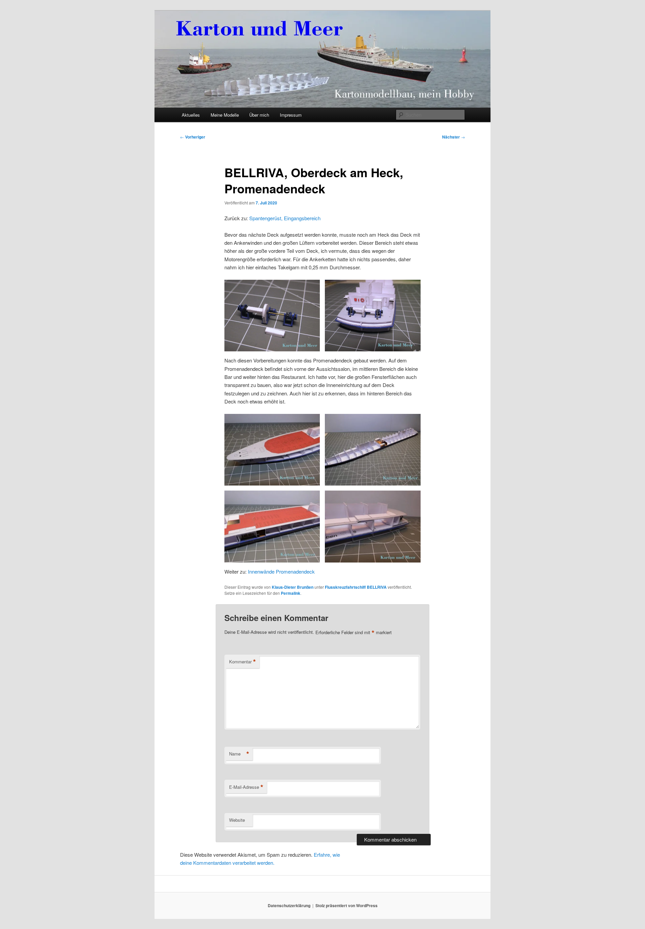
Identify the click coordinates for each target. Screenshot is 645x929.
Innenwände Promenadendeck (281, 571)
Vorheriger (192, 137)
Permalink (290, 593)
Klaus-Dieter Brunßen (292, 587)
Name (239, 753)
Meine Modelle (225, 115)
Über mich (259, 115)
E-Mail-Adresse (246, 787)
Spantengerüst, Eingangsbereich (284, 218)
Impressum (291, 115)
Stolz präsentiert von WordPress (346, 905)
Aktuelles (191, 115)
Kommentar (242, 661)
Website (237, 820)
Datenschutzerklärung (289, 905)
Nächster (453, 137)
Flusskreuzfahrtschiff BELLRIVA (356, 587)
